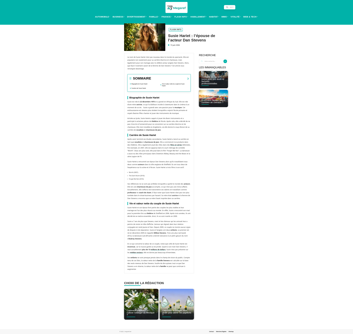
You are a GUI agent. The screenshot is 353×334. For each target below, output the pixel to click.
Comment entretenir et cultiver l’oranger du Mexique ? (140, 312)
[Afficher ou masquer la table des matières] (170, 78)
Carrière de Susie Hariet (138, 88)
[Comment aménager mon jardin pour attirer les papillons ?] (177, 304)
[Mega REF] (176, 7)
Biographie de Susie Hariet (139, 84)
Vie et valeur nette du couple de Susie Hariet (173, 84)
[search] (227, 7)
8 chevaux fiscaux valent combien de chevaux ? (213, 101)
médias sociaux (136, 252)
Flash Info (175, 29)
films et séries (176, 145)
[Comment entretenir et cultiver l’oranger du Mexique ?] (141, 304)
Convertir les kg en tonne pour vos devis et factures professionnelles (213, 80)
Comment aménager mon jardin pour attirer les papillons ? (176, 312)
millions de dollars (158, 249)
